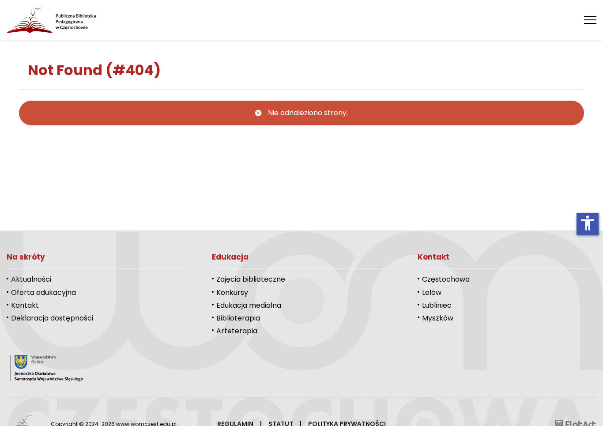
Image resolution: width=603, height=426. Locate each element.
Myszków (437, 318)
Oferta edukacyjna (43, 292)
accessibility (587, 223)
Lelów (431, 292)
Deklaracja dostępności (52, 318)
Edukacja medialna (248, 305)
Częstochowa (446, 279)
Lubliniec (437, 305)
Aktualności (31, 279)
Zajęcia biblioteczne (250, 279)
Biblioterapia (238, 318)
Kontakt (25, 305)
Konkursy (232, 292)
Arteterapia (236, 331)
